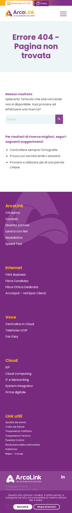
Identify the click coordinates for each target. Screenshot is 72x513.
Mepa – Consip (14, 453)
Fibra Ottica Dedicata (21, 287)
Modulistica (13, 237)
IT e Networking (17, 380)
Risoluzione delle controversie (22, 444)
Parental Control (14, 440)
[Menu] (61, 13)
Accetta (22, 506)
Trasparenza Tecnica (18, 435)
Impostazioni (46, 506)
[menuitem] (61, 13)
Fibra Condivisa (16, 281)
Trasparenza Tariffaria (18, 431)
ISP (7, 367)
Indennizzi (11, 449)
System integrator (19, 386)
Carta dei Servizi (14, 426)
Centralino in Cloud (19, 324)
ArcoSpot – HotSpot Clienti (25, 293)
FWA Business (15, 274)
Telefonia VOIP (16, 330)
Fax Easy (11, 336)
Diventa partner (17, 225)
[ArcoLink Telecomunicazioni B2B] (29, 13)
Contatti (11, 219)
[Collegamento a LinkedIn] (63, 477)
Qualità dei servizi (15, 422)
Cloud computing (18, 373)
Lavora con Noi (16, 231)
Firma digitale (15, 392)
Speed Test (13, 244)
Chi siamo (12, 213)
